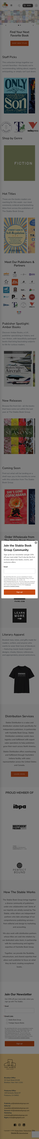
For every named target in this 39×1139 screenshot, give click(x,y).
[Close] (36, 542)
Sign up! (19, 592)
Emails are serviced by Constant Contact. (17, 585)
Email (6, 566)
